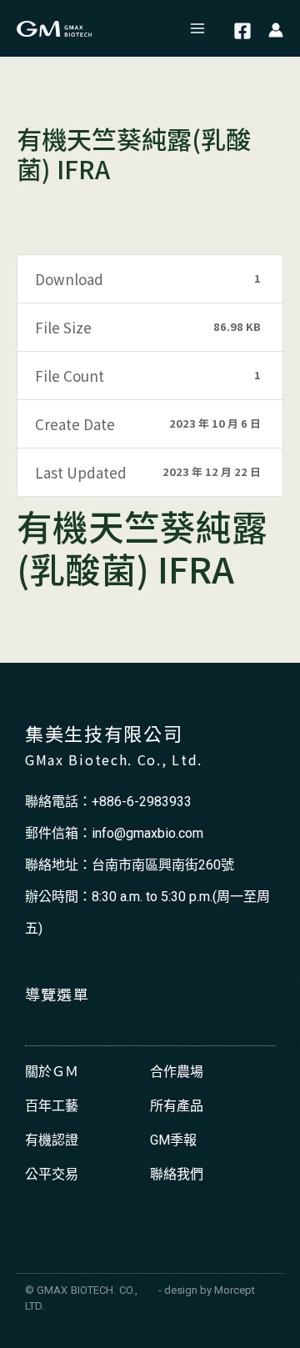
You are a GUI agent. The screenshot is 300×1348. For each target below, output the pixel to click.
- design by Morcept (206, 1290)
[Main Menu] (198, 28)
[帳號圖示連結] (275, 29)
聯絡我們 (176, 1174)
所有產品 (176, 1106)
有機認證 (51, 1140)
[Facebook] (242, 31)
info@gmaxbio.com (147, 833)
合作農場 (176, 1072)
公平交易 (51, 1174)
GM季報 (173, 1140)
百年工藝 (51, 1106)
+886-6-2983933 (142, 801)
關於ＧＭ (51, 1072)
